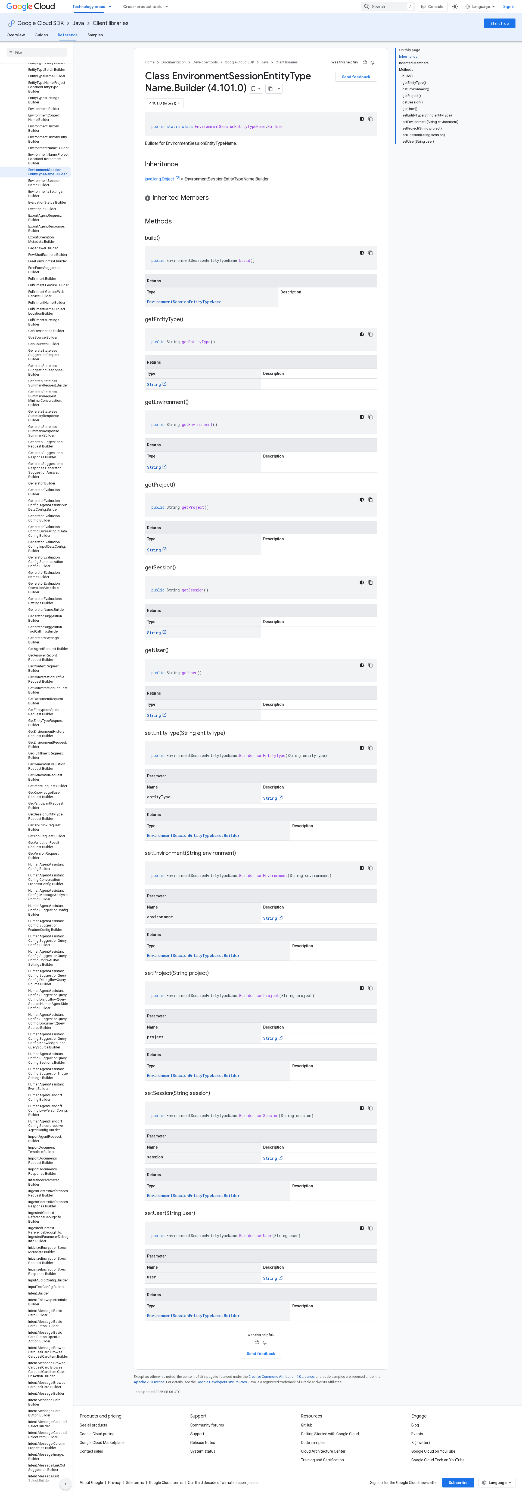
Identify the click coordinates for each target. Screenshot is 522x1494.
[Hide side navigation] (65, 1484)
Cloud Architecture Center (323, 1451)
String (154, 384)
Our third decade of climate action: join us (223, 1482)
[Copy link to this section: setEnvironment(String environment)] (241, 853)
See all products (93, 1425)
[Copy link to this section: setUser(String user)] (200, 1213)
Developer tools (205, 62)
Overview (16, 34)
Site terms (135, 1482)
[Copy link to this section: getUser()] (174, 651)
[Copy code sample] (370, 119)
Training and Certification (322, 1460)
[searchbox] (37, 52)
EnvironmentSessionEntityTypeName (184, 301)
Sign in (509, 6)
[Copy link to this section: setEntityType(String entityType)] (230, 733)
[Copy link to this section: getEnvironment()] (194, 402)
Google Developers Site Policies (222, 1382)
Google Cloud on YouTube (433, 1451)
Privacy (114, 1482)
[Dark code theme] (362, 119)
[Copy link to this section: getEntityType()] (188, 320)
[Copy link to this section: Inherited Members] (214, 198)
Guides (41, 34)
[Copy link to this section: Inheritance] (183, 164)
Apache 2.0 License (149, 1382)
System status (202, 1451)
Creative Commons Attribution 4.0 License (281, 1377)
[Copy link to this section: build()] (165, 238)
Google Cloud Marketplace (102, 1442)
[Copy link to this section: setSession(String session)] (215, 1093)
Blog (415, 1425)
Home (149, 62)
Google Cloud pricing (97, 1434)
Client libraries (111, 23)
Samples (95, 34)
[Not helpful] (373, 62)
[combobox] (388, 6)
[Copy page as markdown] (270, 88)
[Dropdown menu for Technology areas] (111, 6)
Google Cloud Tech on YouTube (438, 1460)
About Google (91, 1482)
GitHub (306, 1425)
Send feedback (356, 76)
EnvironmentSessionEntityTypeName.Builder (193, 835)
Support (197, 1434)
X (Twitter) (420, 1442)
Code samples (313, 1442)
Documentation (173, 62)
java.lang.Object (159, 179)
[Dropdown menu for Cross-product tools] (168, 6)
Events (417, 1434)
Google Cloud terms (166, 1482)
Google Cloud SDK (40, 23)
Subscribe (458, 1482)
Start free (499, 23)
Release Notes (202, 1442)
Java (78, 23)
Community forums (207, 1425)
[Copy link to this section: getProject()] (180, 485)
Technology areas (89, 6)
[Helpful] (365, 62)
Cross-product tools (142, 6)
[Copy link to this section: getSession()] (181, 568)
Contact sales (91, 1451)
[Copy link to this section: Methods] (178, 222)
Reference (68, 34)
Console (435, 6)
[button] (261, 198)
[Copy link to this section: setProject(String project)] (214, 973)
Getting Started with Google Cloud (330, 1434)
